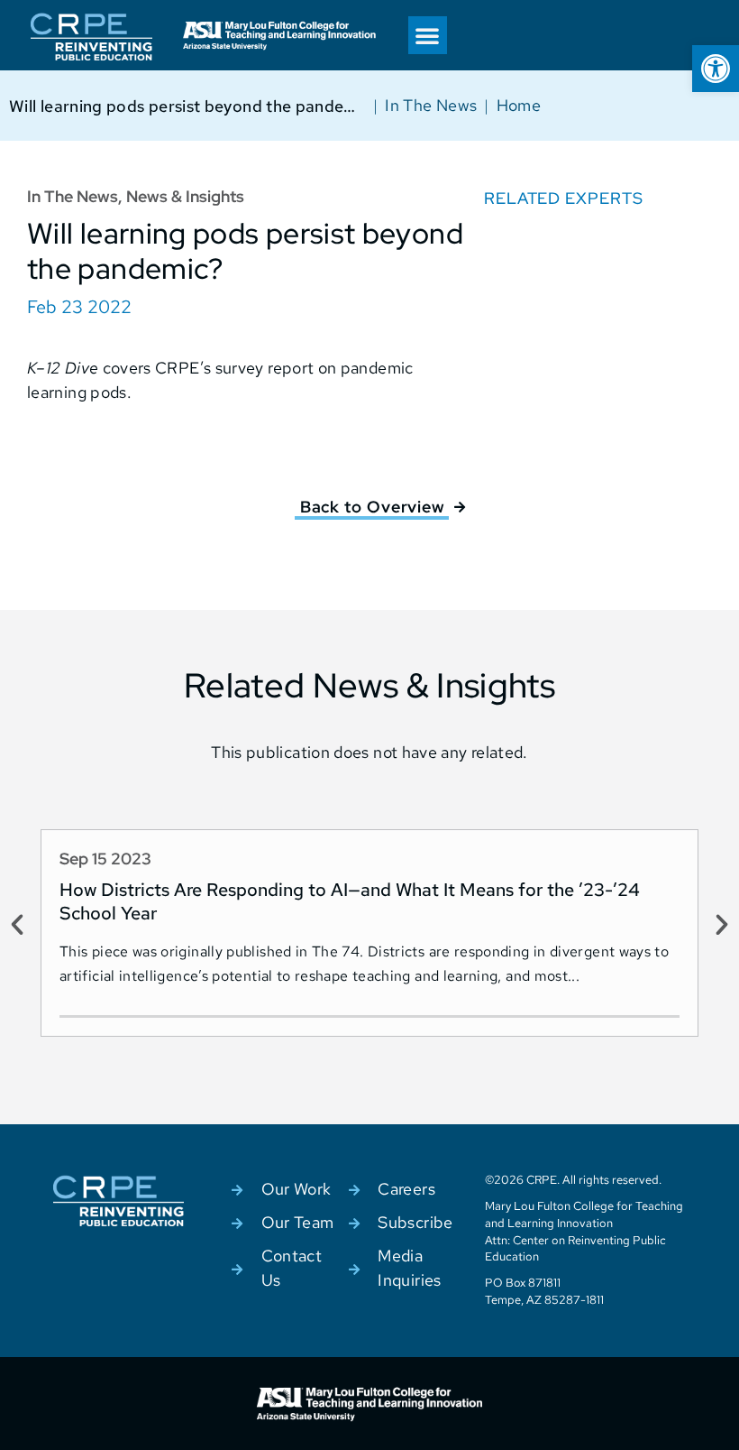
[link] (715, 68)
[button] (427, 35)
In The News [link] (431, 105)
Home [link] (519, 105)
